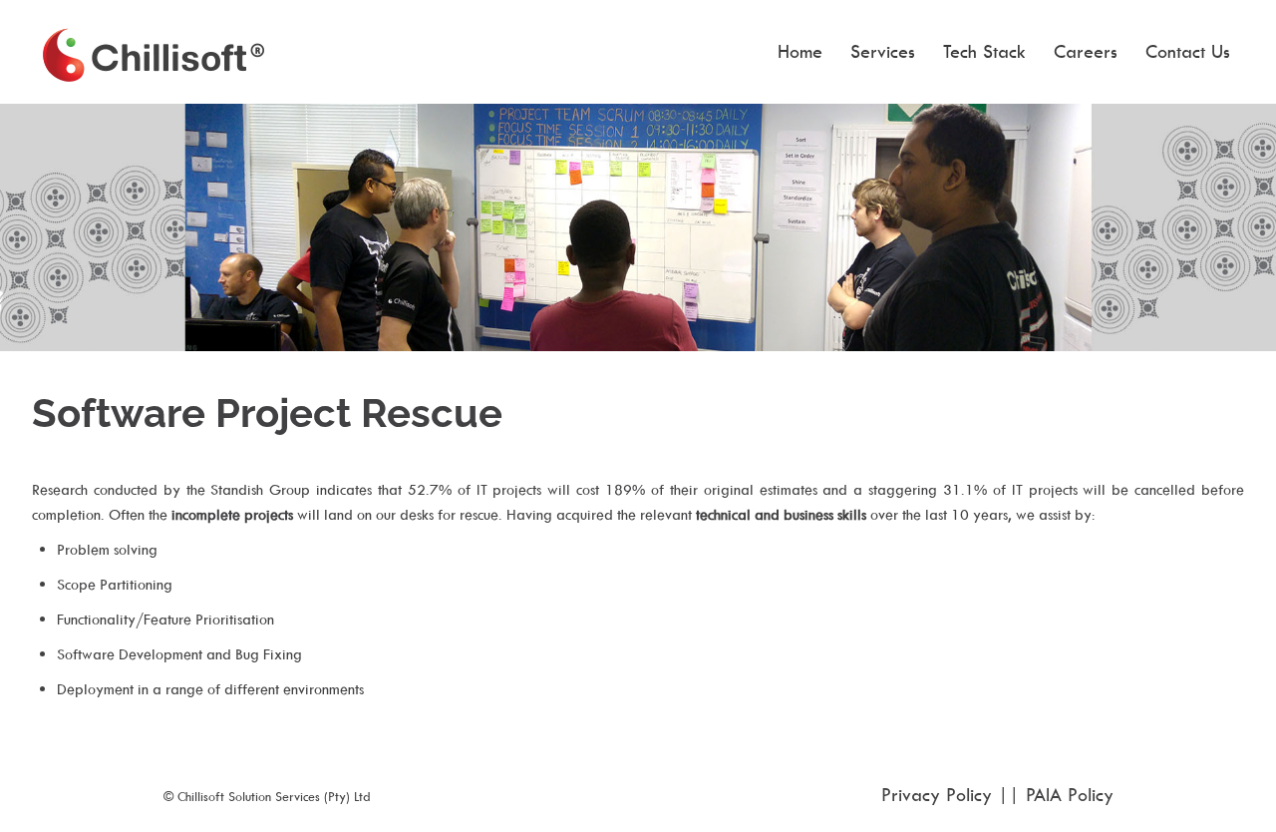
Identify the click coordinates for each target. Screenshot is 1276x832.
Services (882, 51)
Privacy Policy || (953, 794)
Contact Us (1187, 51)
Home (800, 51)
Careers (1085, 51)
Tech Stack (984, 51)
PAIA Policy (1070, 794)
